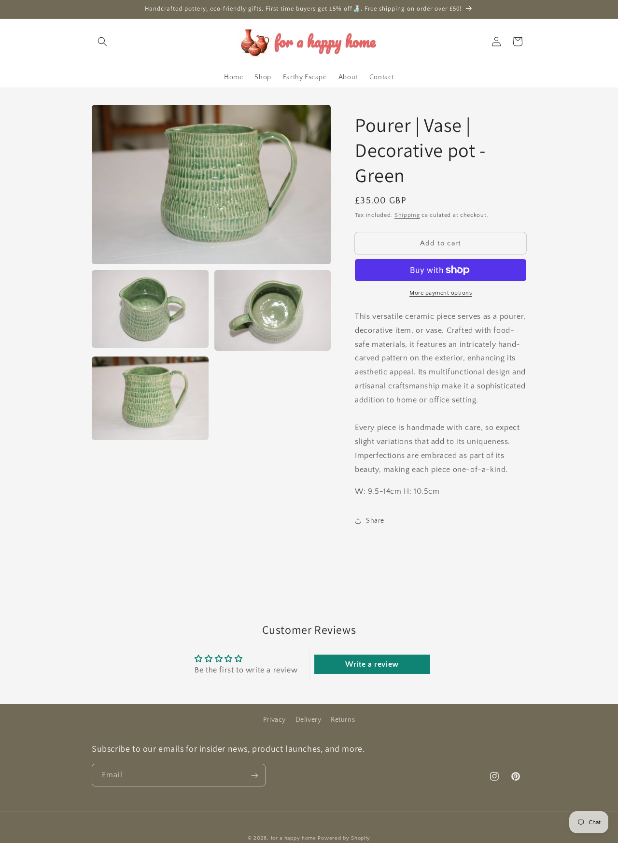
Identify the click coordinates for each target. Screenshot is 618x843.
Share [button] (375, 521)
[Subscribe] (254, 775)
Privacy (274, 720)
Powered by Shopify (344, 838)
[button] (102, 41)
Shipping (407, 215)
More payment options (440, 293)
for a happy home (293, 838)
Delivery (308, 720)
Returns (343, 720)
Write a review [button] (371, 664)
